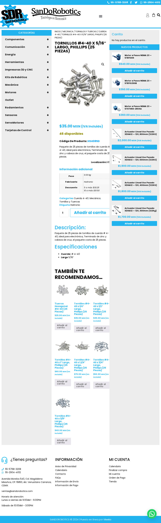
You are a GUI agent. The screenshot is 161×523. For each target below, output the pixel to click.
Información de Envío (67, 481)
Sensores (27, 115)
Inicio (58, 31)
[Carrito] (153, 15)
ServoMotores (27, 123)
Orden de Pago (117, 477)
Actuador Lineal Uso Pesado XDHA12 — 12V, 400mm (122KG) (141, 183)
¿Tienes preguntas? (29, 459)
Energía (27, 54)
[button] (100, 16)
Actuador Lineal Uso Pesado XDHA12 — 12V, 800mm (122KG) (141, 133)
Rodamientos (27, 107)
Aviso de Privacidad (65, 466)
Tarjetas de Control (27, 130)
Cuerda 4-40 (81, 198)
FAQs (58, 477)
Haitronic (75, 205)
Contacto (60, 474)
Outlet (9, 100)
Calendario (61, 470)
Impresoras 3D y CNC (27, 70)
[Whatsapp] (141, 2)
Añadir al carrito (90, 212)
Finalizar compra (118, 470)
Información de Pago (66, 485)
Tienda (113, 481)
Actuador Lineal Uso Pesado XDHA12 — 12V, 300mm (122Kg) (141, 209)
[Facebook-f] (131, 2)
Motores (27, 92)
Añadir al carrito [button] (62, 326)
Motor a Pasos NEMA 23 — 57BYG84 (138, 56)
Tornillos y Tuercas (86, 31)
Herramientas (27, 62)
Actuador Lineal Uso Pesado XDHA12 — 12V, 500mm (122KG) (141, 158)
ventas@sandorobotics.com (17, 491)
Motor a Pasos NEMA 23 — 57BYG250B (138, 82)
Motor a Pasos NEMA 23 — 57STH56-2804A (138, 107)
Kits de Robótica (27, 77)
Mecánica (27, 85)
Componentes (27, 39)
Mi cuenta (114, 474)
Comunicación (27, 47)
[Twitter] (136, 2)
